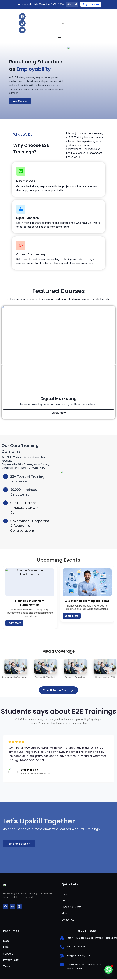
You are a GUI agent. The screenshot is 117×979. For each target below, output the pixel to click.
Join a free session (19, 844)
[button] (2, 364)
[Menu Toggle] (59, 38)
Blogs (6, 940)
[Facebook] (22, 16)
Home (65, 894)
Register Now (91, 4)
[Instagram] (22, 23)
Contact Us (68, 919)
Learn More (14, 623)
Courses (66, 900)
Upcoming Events (71, 906)
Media (65, 913)
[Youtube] (22, 30)
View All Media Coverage (58, 690)
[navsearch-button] (101, 23)
